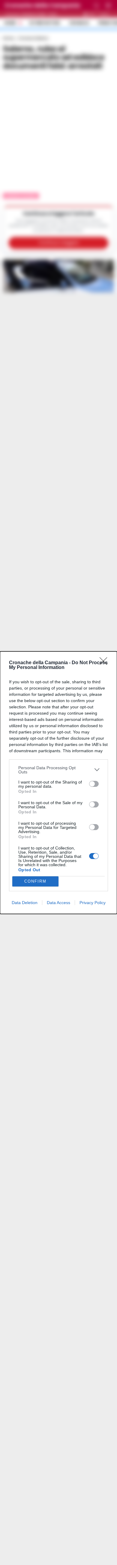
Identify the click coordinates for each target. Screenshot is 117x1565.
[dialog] (58, 782)
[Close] (105, 663)
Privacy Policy (93, 902)
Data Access (58, 902)
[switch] (94, 784)
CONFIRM (35, 881)
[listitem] (58, 770)
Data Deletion (25, 902)
